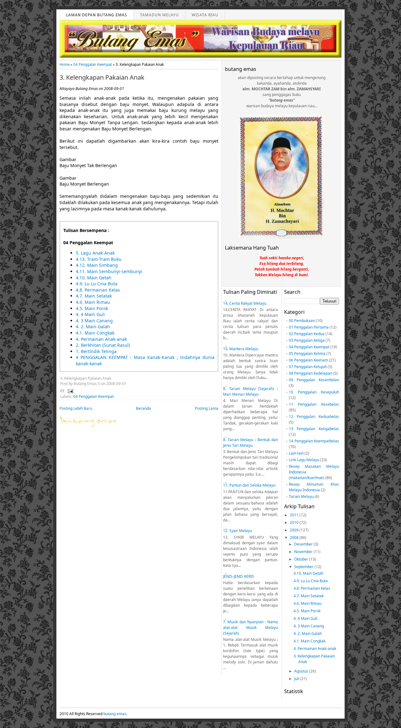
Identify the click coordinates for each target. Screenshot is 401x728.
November (304, 551)
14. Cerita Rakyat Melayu (244, 303)
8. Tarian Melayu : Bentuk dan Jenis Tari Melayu (250, 442)
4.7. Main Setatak (94, 296)
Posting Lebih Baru (76, 408)
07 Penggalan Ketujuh (308, 366)
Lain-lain (296, 453)
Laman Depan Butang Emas (96, 15)
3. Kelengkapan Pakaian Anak (102, 77)
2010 (294, 522)
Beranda (143, 408)
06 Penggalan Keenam (308, 360)
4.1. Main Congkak (95, 333)
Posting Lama (206, 408)
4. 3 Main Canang (94, 321)
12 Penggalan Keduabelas (314, 416)
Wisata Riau (205, 15)
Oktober (301, 559)
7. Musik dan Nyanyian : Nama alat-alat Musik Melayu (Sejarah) (250, 627)
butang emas (114, 713)
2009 (294, 530)
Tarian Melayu (301, 496)
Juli (297, 678)
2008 (294, 537)
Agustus (301, 671)
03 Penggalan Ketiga (307, 340)
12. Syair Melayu (237, 530)
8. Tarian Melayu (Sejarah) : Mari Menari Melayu (250, 391)
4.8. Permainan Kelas (98, 290)
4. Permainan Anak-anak (101, 339)
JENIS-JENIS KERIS (238, 576)
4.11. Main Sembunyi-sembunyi (109, 271)
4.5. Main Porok (92, 308)
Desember (304, 544)
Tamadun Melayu (159, 15)
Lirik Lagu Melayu (304, 459)
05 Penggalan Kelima (307, 353)
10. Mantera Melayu (240, 348)
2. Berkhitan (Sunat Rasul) (103, 345)
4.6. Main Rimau (93, 302)
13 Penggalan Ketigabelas (314, 428)
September (304, 566)
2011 (294, 515)
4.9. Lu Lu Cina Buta (96, 284)
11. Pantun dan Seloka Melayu (249, 485)
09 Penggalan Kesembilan (314, 379)
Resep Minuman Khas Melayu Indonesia (314, 487)
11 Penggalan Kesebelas (314, 404)
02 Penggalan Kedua (307, 333)
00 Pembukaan (302, 320)
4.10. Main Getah (94, 278)
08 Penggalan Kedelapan (310, 373)
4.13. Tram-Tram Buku (99, 259)
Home (65, 64)
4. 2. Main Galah (93, 327)
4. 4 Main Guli (90, 314)
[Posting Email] (69, 390)
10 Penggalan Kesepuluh (314, 392)
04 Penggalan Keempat (92, 64)
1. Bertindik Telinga (96, 351)
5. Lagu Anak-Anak (95, 253)
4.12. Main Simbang (97, 265)
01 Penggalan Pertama (309, 327)
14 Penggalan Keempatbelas (314, 441)
